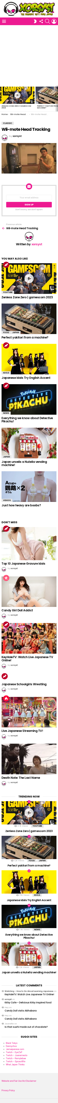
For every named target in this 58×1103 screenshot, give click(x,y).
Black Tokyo (11, 1043)
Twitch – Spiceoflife (15, 1061)
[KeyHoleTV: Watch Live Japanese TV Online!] (29, 638)
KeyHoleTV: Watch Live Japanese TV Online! (27, 658)
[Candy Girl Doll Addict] (29, 591)
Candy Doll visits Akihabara (21, 1010)
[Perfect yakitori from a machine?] (29, 319)
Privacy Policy (8, 1090)
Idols (6, 372)
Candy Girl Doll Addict (17, 610)
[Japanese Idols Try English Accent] (29, 359)
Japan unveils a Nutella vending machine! (24, 463)
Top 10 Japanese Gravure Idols (23, 564)
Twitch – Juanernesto (16, 1055)
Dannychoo (11, 1046)
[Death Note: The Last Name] (29, 759)
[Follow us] (41, 21)
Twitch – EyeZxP (14, 1052)
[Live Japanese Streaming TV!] (29, 712)
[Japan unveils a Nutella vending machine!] (29, 443)
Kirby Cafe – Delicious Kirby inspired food (28, 1002)
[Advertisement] (29, 55)
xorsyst (8, 999)
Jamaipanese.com (15, 1049)
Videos (7, 500)
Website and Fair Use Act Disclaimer (19, 1081)
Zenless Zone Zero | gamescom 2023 (16, 107)
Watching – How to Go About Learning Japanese (29, 991)
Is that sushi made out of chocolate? (26, 1026)
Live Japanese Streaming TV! (22, 731)
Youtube (8, 292)
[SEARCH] (47, 21)
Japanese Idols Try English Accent (26, 378)
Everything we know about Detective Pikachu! (27, 419)
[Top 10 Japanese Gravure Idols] (29, 543)
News (6, 413)
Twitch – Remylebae (16, 1058)
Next (56, 98)
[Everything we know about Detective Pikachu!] (29, 399)
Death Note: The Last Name (21, 778)
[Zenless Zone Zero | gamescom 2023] (17, 95)
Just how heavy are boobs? (21, 505)
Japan (15, 332)
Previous (1, 98)
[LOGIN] (54, 21)
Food (6, 332)
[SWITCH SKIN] (35, 21)
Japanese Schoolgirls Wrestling (24, 684)
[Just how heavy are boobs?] (29, 486)
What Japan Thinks (15, 1064)
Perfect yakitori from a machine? (25, 337)
